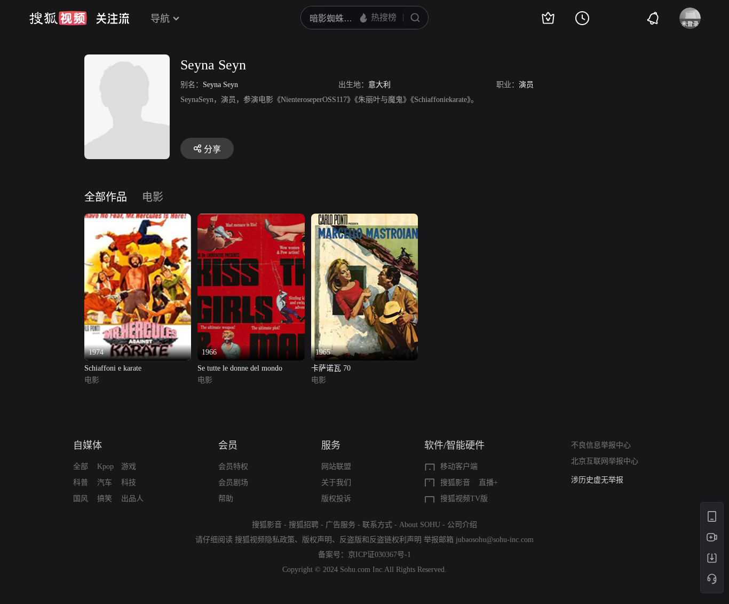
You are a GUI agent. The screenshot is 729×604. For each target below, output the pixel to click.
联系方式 (377, 525)
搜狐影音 (455, 483)
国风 (80, 499)
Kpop (105, 466)
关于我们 (336, 483)
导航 (160, 18)
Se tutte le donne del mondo (239, 368)
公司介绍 (462, 525)
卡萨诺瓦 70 (331, 368)
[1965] (364, 219)
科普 (80, 483)
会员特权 (233, 466)
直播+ (488, 483)
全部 (80, 466)
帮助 (225, 499)
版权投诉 (336, 499)
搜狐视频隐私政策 (265, 540)
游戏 (128, 466)
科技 (128, 483)
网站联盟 (336, 466)
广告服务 (340, 525)
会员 (227, 445)
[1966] (250, 219)
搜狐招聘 (304, 525)
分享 (212, 149)
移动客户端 (459, 466)
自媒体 (87, 445)
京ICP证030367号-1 (379, 555)
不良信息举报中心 (601, 445)
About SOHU (419, 525)
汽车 (104, 483)
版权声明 (317, 540)
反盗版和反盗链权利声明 (380, 540)
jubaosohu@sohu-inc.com (495, 540)
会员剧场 (233, 483)
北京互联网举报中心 (604, 461)
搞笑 (104, 499)
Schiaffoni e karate (112, 368)
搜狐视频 (58, 18)
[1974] (137, 219)
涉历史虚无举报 (597, 480)
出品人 (132, 499)
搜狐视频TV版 (464, 499)
